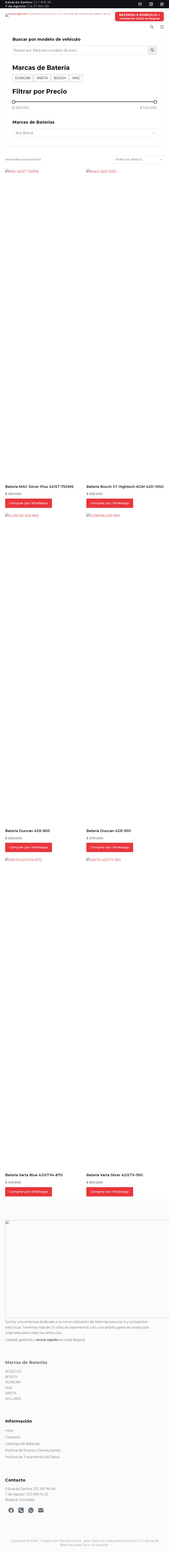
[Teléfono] (151, 4)
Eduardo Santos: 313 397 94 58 (30, 1489)
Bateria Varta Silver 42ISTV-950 (114, 1175)
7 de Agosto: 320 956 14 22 (26, 1494)
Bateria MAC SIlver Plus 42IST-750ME (39, 487)
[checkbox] (22, 78)
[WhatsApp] (162, 4)
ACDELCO (13, 1371)
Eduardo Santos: (19, 2)
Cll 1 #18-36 (42, 2)
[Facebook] (140, 4)
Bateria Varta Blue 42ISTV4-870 (34, 1175)
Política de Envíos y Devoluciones (32, 1450)
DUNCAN (12, 1382)
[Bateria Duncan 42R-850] (44, 668)
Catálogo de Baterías (22, 1444)
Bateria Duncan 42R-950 (108, 831)
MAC (9, 1388)
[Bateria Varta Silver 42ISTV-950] (125, 1012)
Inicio (9, 1431)
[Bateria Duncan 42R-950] (125, 668)
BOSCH (11, 1377)
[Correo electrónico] (40, 1510)
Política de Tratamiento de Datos (32, 1457)
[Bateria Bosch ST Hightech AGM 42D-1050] (125, 324)
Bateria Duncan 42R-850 (27, 831)
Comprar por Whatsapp (28, 503)
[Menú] (162, 27)
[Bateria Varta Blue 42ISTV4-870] (44, 1012)
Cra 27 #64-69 (27, 6)
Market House (70, 1541)
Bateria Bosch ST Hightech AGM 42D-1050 (125, 487)
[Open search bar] (152, 27)
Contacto (12, 1437)
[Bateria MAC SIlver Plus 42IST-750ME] (44, 324)
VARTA (10, 1393)
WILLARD (13, 1399)
